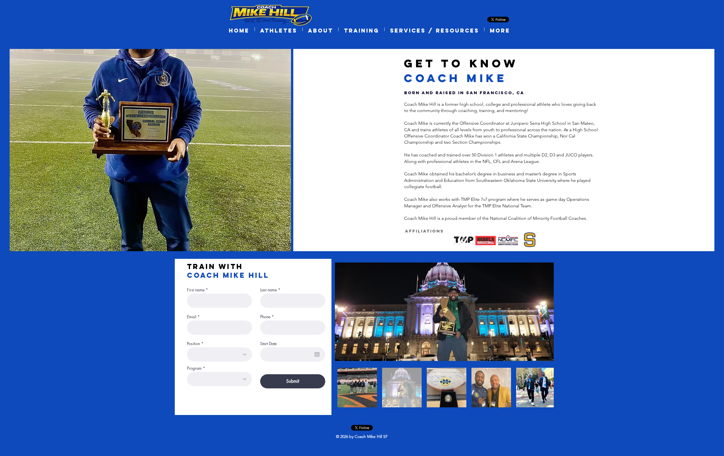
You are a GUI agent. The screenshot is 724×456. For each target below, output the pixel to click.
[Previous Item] (344, 311)
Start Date (268, 344)
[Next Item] (544, 311)
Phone (265, 317)
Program (194, 368)
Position (193, 344)
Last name (268, 290)
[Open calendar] (317, 354)
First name (195, 290)
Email (191, 317)
